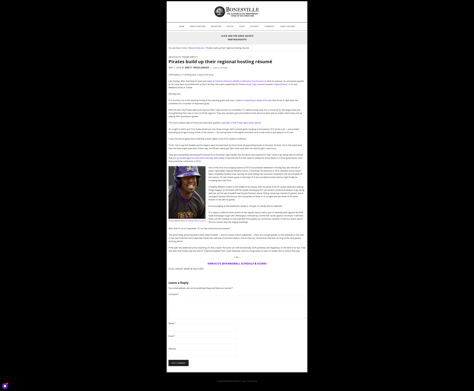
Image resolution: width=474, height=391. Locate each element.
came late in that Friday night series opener (241, 122)
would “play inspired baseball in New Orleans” (267, 84)
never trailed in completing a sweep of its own (250, 100)
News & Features (194, 268)
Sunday (221, 158)
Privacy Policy (252, 381)
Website (172, 348)
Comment (173, 294)
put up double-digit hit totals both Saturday (193, 158)
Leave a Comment (220, 68)
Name (172, 323)
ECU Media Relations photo (195, 221)
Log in (244, 381)
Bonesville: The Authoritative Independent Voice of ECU (237, 11)
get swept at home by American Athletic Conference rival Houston (233, 81)
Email (171, 336)
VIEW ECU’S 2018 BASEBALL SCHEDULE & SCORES (237, 263)
